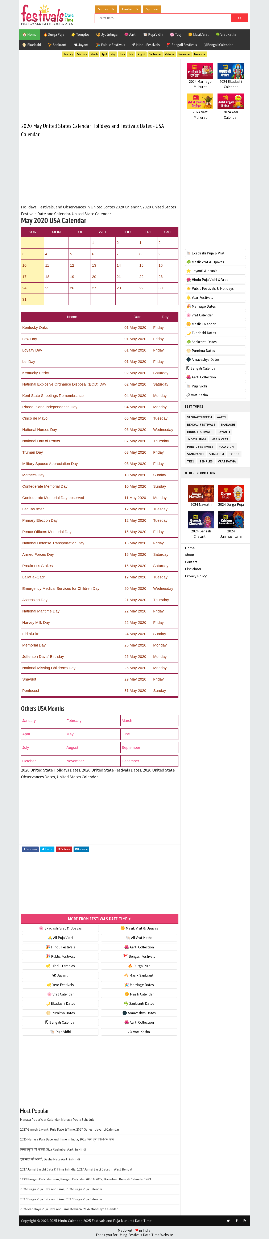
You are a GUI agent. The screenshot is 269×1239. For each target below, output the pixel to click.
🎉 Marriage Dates (139, 984)
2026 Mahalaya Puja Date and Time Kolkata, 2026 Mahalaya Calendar (69, 1209)
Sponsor (152, 9)
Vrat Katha (227, 460)
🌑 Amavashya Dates (139, 1012)
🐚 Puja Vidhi (153, 34)
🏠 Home (29, 34)
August (141, 54)
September (155, 54)
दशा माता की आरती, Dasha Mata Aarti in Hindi (50, 1159)
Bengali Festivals (201, 423)
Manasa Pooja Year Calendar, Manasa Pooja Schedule (57, 1119)
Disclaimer (193, 568)
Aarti (221, 416)
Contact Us (130, 9)
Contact (191, 562)
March (94, 54)
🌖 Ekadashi (31, 44)
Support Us (106, 9)
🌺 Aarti (130, 34)
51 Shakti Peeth (199, 416)
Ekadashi (228, 423)
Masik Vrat (219, 438)
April (104, 54)
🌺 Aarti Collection (139, 947)
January (68, 54)
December (200, 54)
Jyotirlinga (196, 438)
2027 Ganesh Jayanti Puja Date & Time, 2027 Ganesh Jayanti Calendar (69, 1129)
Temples (206, 460)
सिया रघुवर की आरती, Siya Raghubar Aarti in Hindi (53, 1149)
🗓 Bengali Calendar (218, 44)
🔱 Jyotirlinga (106, 34)
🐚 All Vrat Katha (139, 937)
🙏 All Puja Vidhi (60, 937)
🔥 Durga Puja (139, 965)
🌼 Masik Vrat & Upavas (139, 928)
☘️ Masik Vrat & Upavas (205, 261)
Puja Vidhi (227, 445)
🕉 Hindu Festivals (146, 44)
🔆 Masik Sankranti (139, 975)
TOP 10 (234, 453)
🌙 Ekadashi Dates (60, 1003)
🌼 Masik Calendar (139, 994)
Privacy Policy (196, 576)
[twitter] (228, 1221)
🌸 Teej (175, 34)
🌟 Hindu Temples (60, 965)
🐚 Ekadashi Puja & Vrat (205, 253)
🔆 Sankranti (57, 44)
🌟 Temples (80, 34)
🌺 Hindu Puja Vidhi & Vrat (207, 279)
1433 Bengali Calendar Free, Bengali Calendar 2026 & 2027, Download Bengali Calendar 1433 (85, 1179)
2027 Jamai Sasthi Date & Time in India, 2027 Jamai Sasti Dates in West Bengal (76, 1169)
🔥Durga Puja (53, 34)
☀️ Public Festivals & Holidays (210, 288)
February (82, 54)
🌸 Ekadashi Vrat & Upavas (60, 928)
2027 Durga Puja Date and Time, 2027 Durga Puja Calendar (61, 1199)
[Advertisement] (100, 88)
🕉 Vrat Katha (139, 1031)
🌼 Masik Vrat (198, 34)
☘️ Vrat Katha (225, 34)
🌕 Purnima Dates (60, 1012)
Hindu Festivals (199, 431)
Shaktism (216, 453)
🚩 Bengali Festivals (181, 44)
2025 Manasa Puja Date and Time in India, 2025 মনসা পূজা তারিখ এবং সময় (67, 1139)
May (113, 54)
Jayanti (224, 431)
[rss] (245, 1221)
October (169, 54)
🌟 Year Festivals (60, 984)
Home (190, 547)
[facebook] (236, 1221)
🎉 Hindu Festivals (60, 947)
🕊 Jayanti (81, 44)
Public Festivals (200, 445)
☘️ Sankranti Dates (139, 1003)
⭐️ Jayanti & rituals (201, 270)
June (122, 54)
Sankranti (195, 453)
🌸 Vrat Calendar (60, 994)
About (189, 554)
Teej (190, 460)
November (184, 54)
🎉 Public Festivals (110, 44)
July (131, 54)
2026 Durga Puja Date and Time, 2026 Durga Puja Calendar (61, 1189)
